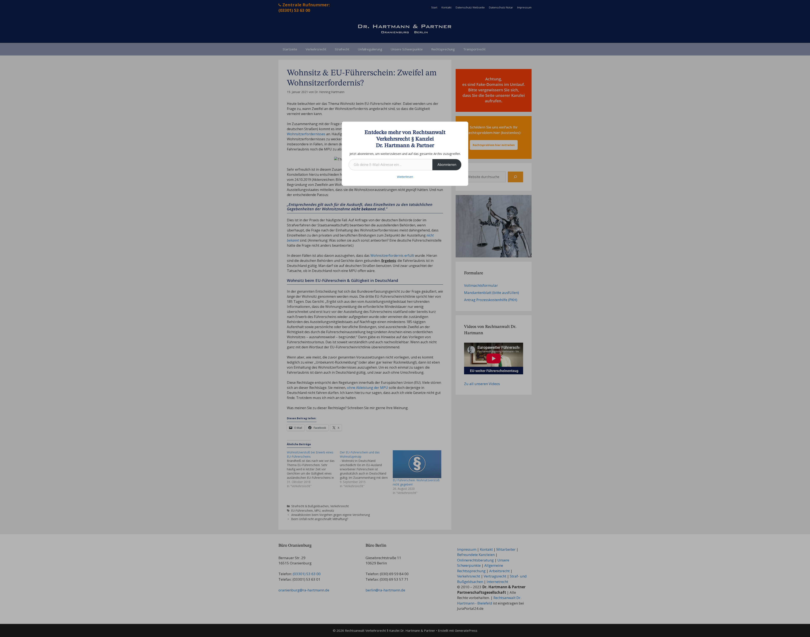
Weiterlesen (405, 177)
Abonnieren (446, 164)
